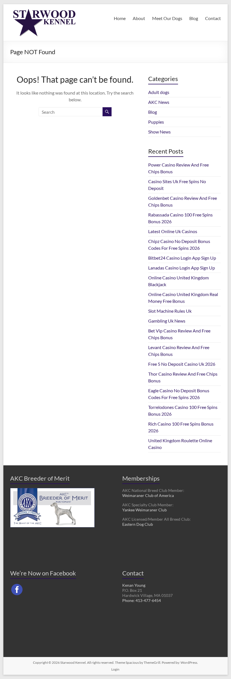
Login (115, 669)
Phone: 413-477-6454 (141, 600)
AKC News (158, 102)
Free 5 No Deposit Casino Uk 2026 (181, 364)
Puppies (156, 121)
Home (120, 18)
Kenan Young (133, 585)
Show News (159, 131)
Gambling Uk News (166, 320)
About (139, 18)
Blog (193, 18)
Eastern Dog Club (137, 524)
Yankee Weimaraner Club (144, 509)
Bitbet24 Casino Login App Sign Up (182, 257)
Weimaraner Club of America (148, 495)
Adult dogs (158, 92)
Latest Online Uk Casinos (172, 231)
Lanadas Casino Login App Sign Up (181, 267)
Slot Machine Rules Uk (170, 311)
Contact (213, 18)
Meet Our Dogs (167, 18)
